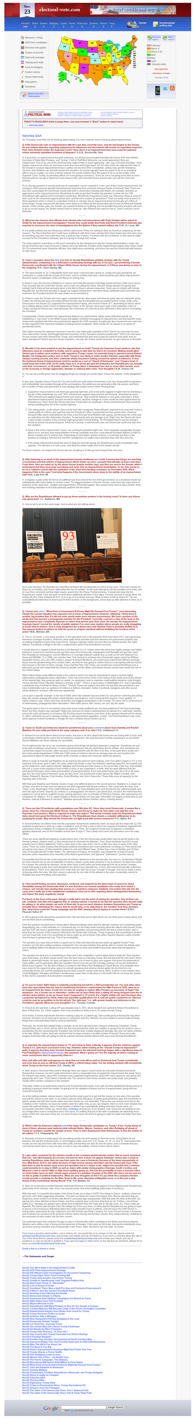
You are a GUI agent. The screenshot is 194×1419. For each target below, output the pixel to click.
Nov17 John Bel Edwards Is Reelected (42, 1367)
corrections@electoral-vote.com (48, 1243)
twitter (165, 88)
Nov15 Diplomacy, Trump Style (38, 1383)
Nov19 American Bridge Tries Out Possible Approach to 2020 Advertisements (63, 1342)
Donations (30, 86)
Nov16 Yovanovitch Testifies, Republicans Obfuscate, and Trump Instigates (62, 1372)
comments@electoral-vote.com (80, 1238)
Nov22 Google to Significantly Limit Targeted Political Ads (53, 1280)
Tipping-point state (34, 62)
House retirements (34, 77)
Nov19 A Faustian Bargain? (37, 1337)
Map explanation (161, 69)
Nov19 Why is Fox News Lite (41, 1344)
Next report (171, 38)
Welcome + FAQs (34, 37)
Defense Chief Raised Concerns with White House (75, 112)
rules (58, 589)
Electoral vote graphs (35, 47)
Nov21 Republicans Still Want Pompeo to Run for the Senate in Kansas (60, 1306)
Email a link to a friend (34, 1248)
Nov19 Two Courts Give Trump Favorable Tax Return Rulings (55, 1334)
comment (99, 728)
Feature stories (32, 72)
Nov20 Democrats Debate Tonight (40, 1321)
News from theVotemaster (35, 95)
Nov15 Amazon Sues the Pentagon (41, 1388)
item (57, 260)
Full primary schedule (161, 73)
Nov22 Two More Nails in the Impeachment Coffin (48, 1268)
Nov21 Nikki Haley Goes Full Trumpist (42, 1301)
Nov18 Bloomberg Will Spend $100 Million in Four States (52, 1362)
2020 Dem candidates (36, 42)
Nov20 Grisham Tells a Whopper (39, 1316)
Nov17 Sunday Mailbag (34, 1370)
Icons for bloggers (34, 67)
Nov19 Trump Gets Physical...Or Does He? (45, 1331)
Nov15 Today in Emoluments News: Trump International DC (54, 1385)
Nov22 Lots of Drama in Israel (38, 1285)
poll (64, 1125)
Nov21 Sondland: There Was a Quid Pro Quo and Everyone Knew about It (61, 1288)
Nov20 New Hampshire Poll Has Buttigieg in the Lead (50, 1319)
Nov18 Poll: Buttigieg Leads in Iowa (41, 1354)
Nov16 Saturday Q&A (33, 1377)
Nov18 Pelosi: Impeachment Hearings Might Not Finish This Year (57, 1349)
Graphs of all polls (34, 52)
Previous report (156, 38)
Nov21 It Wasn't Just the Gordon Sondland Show (48, 1291)
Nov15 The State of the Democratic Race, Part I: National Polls (55, 1390)
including (73, 1109)
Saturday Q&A (36, 125)
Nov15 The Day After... (34, 1380)
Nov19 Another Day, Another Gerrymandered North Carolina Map (57, 1339)
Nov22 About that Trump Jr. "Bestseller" (43, 1283)
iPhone (157, 92)
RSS (172, 88)
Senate (142, 23)
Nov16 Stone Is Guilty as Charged (40, 1375)
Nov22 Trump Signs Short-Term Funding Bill (46, 1275)
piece (42, 611)
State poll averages (34, 57)
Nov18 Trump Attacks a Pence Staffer (42, 1352)
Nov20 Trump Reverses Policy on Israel (43, 1314)
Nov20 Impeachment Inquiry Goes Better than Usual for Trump (55, 1311)
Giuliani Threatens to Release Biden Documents (74, 116)
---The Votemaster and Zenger (38, 1256)
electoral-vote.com (60, 10)
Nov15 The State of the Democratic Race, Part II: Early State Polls (57, 1393)
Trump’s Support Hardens (109, 114)
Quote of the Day (106, 116)
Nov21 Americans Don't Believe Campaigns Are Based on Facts (56, 1298)
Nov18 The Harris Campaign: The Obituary (45, 1360)
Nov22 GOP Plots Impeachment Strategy (44, 1270)
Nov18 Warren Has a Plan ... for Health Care (45, 1357)
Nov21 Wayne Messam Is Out (37, 1303)
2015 (166, 78)
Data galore (31, 82)
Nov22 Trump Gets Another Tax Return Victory (47, 1278)
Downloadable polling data (167, 24)
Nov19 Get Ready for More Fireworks (42, 1329)
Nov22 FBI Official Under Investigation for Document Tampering (56, 1273)
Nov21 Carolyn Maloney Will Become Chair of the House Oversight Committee (64, 1308)
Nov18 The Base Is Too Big (36, 1347)
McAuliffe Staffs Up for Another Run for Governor (74, 114)
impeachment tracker (52, 1053)
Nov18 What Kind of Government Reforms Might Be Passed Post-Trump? (61, 1365)
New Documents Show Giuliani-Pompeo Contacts (118, 112)
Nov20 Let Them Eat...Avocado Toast (42, 1324)
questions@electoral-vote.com (38, 1236)
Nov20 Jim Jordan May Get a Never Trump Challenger (51, 1326)
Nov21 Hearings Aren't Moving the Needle (44, 1293)
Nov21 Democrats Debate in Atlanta (41, 1296)
